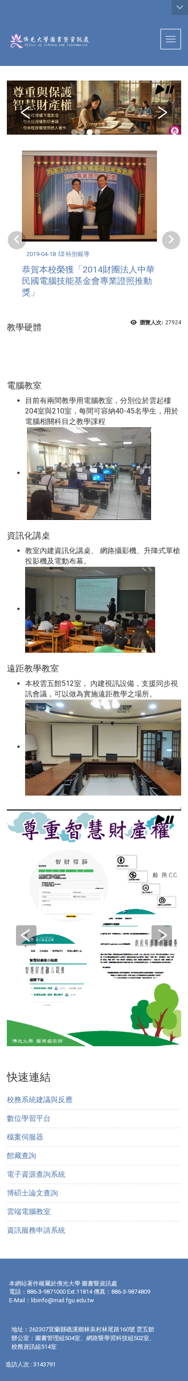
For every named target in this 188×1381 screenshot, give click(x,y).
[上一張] (17, 240)
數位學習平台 (29, 1118)
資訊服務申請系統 (36, 1230)
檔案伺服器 (25, 1137)
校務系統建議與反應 (40, 1099)
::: (3, 11)
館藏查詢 (21, 1155)
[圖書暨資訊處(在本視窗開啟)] (44, 41)
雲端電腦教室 (29, 1211)
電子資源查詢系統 (36, 1174)
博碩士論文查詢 (32, 1193)
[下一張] (171, 240)
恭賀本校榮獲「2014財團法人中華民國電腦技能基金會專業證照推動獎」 (88, 280)
